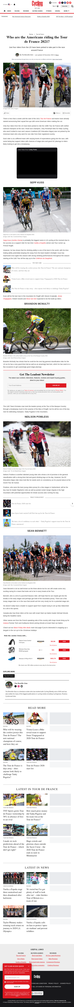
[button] (37, 642)
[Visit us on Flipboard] (70, 3)
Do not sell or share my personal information (44, 986)
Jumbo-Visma (17, 240)
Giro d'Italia (20, 959)
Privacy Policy (23, 993)
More (66, 11)
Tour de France (40, 34)
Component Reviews (53, 962)
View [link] (64, 641)
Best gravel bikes (37, 959)
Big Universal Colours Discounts (21, 16)
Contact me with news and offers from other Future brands (17, 982)
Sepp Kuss (7, 240)
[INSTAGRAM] (19, 686)
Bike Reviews (53, 959)
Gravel (57, 11)
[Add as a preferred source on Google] (37, 993)
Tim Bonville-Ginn (27, 55)
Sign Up (17, 987)
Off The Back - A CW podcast (64, 16)
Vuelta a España (40, 243)
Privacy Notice (59, 390)
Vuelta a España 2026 (43, 16)
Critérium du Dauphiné (44, 258)
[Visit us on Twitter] (62, 3)
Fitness (48, 11)
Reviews (26, 11)
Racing (17, 11)
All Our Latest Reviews (53, 955)
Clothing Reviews (53, 965)
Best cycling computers (37, 965)
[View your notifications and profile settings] (14, 4)
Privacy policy (53, 983)
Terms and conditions (39, 983)
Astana (5, 623)
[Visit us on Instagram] (60, 3)
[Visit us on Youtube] (68, 3)
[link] (11, 641)
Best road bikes (37, 955)
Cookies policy (65, 983)
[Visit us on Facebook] (65, 3)
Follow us (58, 113)
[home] (5, 11)
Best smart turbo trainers (37, 962)
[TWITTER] (16, 686)
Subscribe (64, 6)
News (9, 11)
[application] (37, 163)
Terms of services (29, 390)
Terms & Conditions (15, 994)
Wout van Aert (31, 299)
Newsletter (67, 113)
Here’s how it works (57, 59)
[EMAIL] (22, 686)
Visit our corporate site (60, 1000)
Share (7, 113)
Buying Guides (37, 11)
